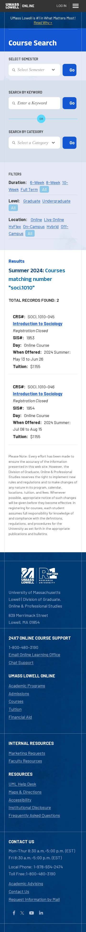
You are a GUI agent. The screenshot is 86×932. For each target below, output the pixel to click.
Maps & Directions (25, 791)
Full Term (29, 189)
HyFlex (15, 226)
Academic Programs (27, 685)
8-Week (53, 182)
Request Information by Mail (34, 899)
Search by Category (26, 132)
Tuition (15, 709)
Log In (61, 6)
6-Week (37, 182)
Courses (16, 701)
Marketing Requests (27, 753)
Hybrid (53, 226)
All (44, 189)
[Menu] (75, 5)
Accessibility (20, 799)
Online (36, 219)
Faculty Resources (25, 760)
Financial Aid (20, 717)
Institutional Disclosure (30, 807)
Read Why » (43, 22)
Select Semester (23, 59)
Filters (15, 174)
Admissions (19, 693)
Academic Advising (26, 883)
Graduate (31, 200)
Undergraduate (56, 200)
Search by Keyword (25, 92)
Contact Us (19, 891)
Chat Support (21, 662)
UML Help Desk (22, 784)
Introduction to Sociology (37, 323)
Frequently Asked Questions (34, 815)
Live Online (54, 219)
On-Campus (34, 226)
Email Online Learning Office (34, 654)
